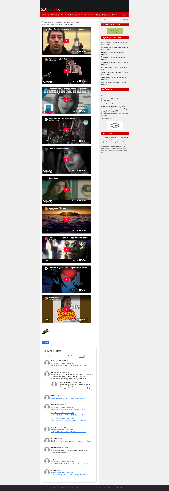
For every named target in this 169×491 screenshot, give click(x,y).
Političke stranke (125, 142)
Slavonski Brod (117, 140)
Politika (115, 137)
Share (46, 342)
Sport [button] (110, 15)
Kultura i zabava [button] (74, 15)
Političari (103, 140)
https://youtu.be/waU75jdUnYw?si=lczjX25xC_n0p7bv (68, 398)
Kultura (123, 140)
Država (110, 137)
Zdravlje (107, 148)
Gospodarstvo (109, 140)
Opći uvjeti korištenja (69, 488)
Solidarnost (118, 150)
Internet (121, 150)
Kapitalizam (117, 142)
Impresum (112, 488)
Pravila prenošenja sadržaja (86, 488)
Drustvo (125, 150)
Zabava (106, 150)
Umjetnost (110, 150)
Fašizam (103, 146)
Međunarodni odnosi (106, 144)
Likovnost (111, 148)
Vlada (121, 144)
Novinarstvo (103, 148)
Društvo (121, 137)
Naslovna (45, 15)
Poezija (119, 148)
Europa (125, 144)
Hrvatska (104, 137)
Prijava (118, 15)
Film (106, 146)
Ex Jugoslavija (115, 144)
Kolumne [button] (88, 15)
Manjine (120, 146)
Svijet (127, 140)
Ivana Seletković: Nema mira (110, 104)
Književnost (107, 142)
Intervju (98, 15)
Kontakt (120, 488)
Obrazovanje (123, 148)
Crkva (124, 146)
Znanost (113, 150)
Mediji (102, 142)
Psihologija (115, 148)
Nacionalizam (113, 146)
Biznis (104, 15)
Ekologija (102, 150)
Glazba (117, 146)
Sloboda (102, 152)
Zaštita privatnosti (102, 488)
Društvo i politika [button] (58, 15)
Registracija (126, 15)
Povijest (126, 137)
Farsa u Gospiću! (106, 118)
